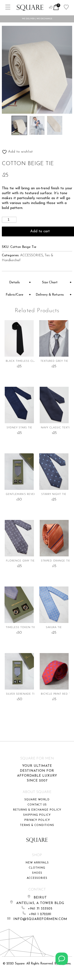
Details (14, 282)
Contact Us (37, 804)
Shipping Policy (37, 815)
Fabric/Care (14, 294)
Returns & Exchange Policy (37, 810)
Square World (37, 799)
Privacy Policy (37, 820)
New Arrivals (37, 862)
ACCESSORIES (31, 255)
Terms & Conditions (37, 825)
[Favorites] (66, 7)
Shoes (37, 873)
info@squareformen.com (40, 919)
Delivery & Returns (50, 294)
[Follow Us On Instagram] (62, 959)
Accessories (37, 878)
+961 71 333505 (40, 908)
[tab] (16, 282)
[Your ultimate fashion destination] (30, 7)
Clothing (37, 868)
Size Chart (50, 282)
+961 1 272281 (40, 914)
